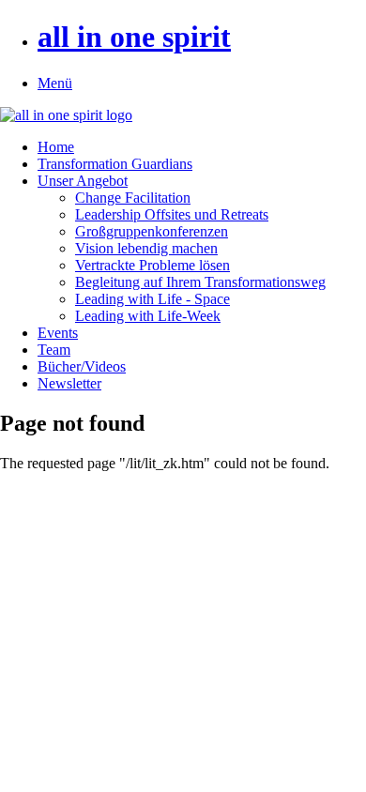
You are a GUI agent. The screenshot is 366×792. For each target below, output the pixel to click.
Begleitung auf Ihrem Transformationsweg (200, 282)
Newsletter (69, 383)
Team (54, 350)
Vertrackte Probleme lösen (152, 265)
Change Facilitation (133, 198)
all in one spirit (134, 36)
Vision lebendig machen (146, 248)
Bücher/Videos (82, 366)
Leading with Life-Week (148, 316)
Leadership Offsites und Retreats (171, 214)
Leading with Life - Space (152, 299)
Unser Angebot (83, 181)
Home (56, 147)
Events (58, 333)
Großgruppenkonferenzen (151, 231)
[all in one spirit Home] (66, 115)
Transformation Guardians (115, 164)
